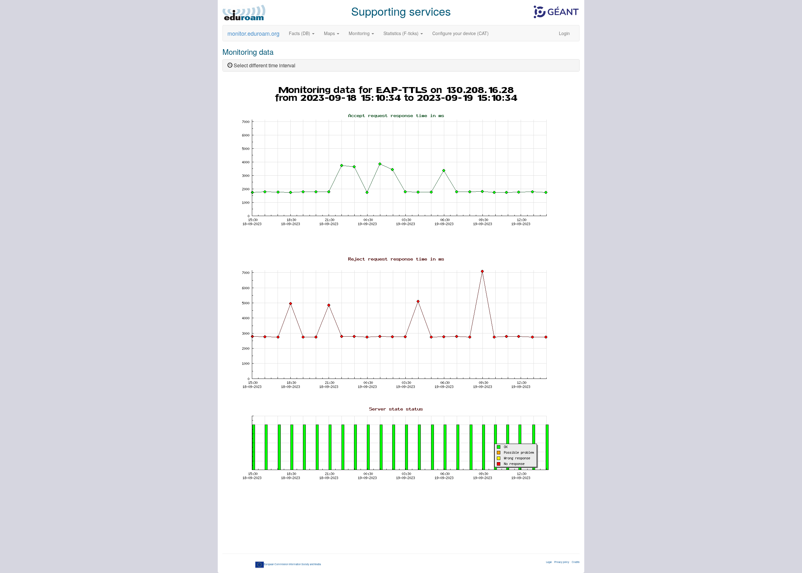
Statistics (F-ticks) (401, 33)
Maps (330, 33)
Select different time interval (263, 65)
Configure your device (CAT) (460, 33)
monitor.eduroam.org (253, 33)
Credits (576, 562)
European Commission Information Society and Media (292, 564)
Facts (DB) (300, 33)
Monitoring (360, 33)
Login (564, 33)
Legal (549, 562)
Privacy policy (561, 562)
